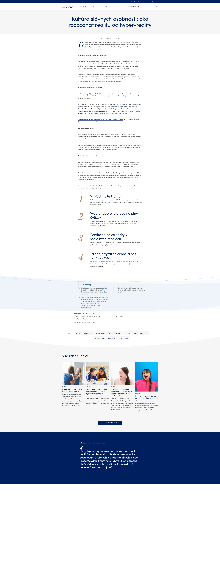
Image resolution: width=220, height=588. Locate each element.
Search (157, 6)
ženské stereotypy (123, 338)
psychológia (127, 333)
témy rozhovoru (99, 338)
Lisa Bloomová (103, 111)
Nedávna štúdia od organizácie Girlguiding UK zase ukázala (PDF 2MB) (100, 119)
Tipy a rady (109, 7)
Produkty (83, 7)
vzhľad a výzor (111, 338)
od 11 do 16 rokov (100, 333)
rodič (135, 333)
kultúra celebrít (88, 333)
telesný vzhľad (144, 333)
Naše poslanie (96, 7)
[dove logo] (67, 7)
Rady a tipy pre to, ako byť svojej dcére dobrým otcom (146, 397)
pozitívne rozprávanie (114, 333)
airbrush (78, 333)
